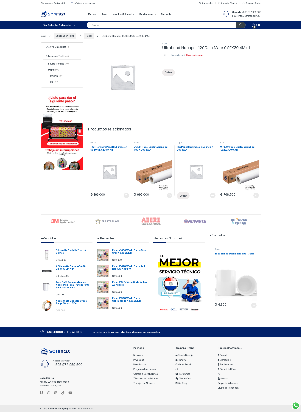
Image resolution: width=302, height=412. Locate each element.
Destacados (146, 14)
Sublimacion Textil (65, 35)
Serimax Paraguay (58, 408)
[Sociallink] (41, 392)
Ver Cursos (184, 373)
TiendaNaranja (185, 355)
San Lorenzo (226, 364)
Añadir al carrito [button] (126, 195)
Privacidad (138, 359)
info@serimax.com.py (84, 3)
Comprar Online (253, 3)
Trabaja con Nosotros (144, 383)
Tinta (53, 81)
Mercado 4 (225, 359)
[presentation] (260, 221)
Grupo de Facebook (228, 387)
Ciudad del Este (227, 369)
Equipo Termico (58, 63)
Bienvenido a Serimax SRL (53, 3)
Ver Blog (182, 383)
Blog (104, 14)
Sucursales (207, 3)
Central (223, 355)
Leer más (212, 195)
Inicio (43, 35)
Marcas (92, 14)
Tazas (217, 249)
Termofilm (55, 75)
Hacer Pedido (184, 364)
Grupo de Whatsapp (228, 383)
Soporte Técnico (229, 3)
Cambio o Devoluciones (145, 373)
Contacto (166, 14)
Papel (89, 35)
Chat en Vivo (185, 378)
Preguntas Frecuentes (144, 369)
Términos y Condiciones (145, 378)
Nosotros (138, 355)
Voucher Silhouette (123, 14)
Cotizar (168, 72)
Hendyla (182, 359)
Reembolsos (139, 364)
